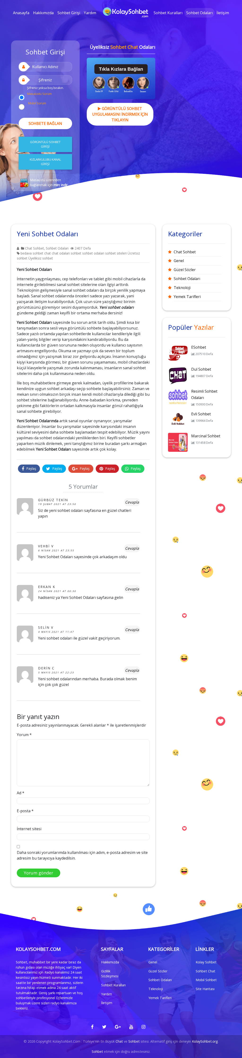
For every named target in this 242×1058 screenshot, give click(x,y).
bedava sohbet (32, 253)
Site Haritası (205, 989)
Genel (179, 260)
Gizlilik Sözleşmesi (109, 974)
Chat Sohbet (34, 248)
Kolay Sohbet (206, 962)
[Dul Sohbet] (178, 375)
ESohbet (198, 347)
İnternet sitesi (29, 828)
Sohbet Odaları (199, 12)
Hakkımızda (43, 12)
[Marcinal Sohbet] (178, 441)
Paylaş (30, 468)
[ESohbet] (178, 353)
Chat (119, 1041)
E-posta (25, 810)
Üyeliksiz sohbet (40, 258)
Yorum (24, 734)
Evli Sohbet (201, 414)
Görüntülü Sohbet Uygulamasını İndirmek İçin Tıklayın (120, 114)
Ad (20, 792)
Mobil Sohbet (206, 980)
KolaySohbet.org (205, 1041)
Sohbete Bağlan (45, 123)
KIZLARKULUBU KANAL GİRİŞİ (45, 161)
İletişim (222, 12)
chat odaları (61, 253)
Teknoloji (182, 287)
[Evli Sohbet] (178, 419)
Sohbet (134, 1041)
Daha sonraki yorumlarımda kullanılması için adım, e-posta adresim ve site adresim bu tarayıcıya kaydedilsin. (82, 855)
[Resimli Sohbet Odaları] (178, 397)
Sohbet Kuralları (168, 12)
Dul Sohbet (201, 369)
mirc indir (61, 185)
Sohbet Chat (205, 971)
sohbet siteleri (116, 253)
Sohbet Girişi (68, 12)
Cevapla (132, 502)
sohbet (76, 253)
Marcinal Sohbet (205, 436)
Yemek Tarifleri (187, 296)
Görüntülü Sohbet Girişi (45, 144)
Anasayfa (21, 12)
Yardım (90, 12)
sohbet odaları (93, 253)
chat (47, 253)
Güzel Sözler (185, 269)
